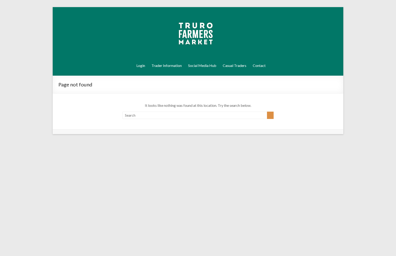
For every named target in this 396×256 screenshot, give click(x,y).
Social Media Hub (202, 65)
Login (140, 65)
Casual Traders (234, 65)
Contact (259, 65)
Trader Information (166, 65)
